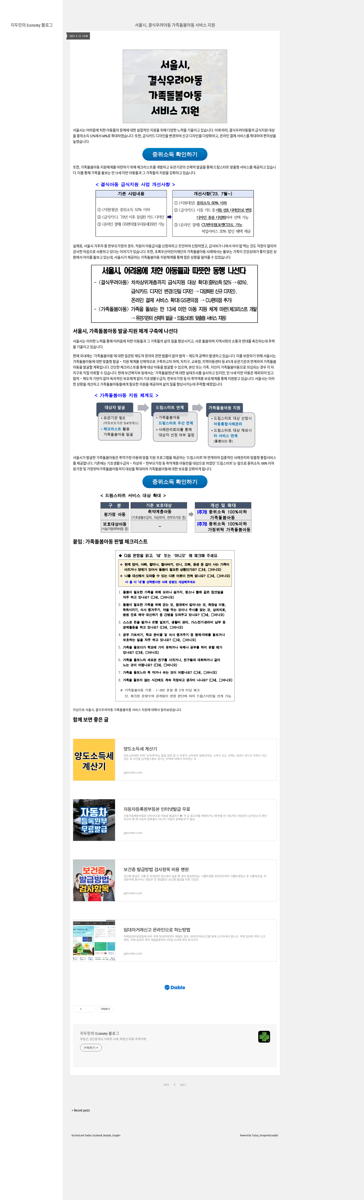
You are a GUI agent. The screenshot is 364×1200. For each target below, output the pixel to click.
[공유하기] (85, 1009)
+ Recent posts (81, 1110)
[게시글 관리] (90, 1009)
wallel (275, 1135)
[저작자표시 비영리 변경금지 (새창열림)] (119, 1009)
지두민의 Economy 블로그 (32, 25)
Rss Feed (76, 1135)
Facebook (97, 1135)
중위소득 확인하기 (175, 154)
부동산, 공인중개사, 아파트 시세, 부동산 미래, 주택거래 (113, 1039)
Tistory (255, 1135)
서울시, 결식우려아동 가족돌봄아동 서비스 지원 (175, 25)
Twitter (88, 1135)
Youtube (107, 1135)
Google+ (116, 1135)
